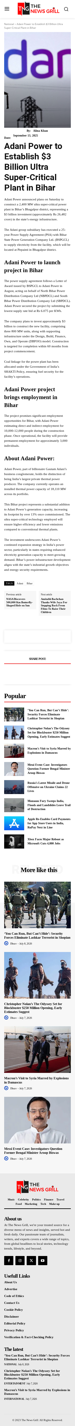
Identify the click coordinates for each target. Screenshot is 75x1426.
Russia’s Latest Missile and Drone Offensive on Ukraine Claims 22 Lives (49, 787)
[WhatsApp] (52, 672)
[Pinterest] (42, 672)
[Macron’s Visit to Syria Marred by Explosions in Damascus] (14, 751)
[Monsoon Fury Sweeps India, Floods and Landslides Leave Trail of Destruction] (14, 805)
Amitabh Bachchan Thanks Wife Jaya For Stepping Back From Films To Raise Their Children (54, 605)
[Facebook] (23, 672)
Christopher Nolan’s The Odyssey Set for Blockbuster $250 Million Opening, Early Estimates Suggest (49, 732)
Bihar (30, 583)
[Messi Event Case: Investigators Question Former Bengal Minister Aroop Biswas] (14, 769)
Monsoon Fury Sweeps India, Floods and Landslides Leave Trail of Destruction (49, 805)
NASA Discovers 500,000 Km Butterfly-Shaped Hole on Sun (19, 602)
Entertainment (14, 1383)
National (9, 24)
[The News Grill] (38, 8)
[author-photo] (7, 943)
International (14, 1398)
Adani (20, 583)
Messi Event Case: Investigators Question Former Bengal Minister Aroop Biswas (49, 768)
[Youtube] (42, 1260)
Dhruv (13, 943)
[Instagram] (20, 1260)
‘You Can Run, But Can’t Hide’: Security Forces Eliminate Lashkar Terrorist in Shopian (48, 714)
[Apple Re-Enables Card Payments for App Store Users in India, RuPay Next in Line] (14, 823)
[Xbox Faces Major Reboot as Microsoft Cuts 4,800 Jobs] (14, 841)
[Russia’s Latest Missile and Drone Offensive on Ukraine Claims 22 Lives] (14, 787)
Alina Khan (40, 130)
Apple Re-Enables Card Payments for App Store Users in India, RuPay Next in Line (49, 823)
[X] (33, 672)
